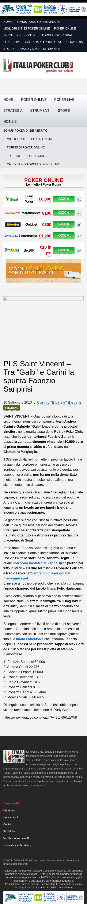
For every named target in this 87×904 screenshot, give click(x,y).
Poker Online (65, 28)
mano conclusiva (29, 639)
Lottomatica (28, 236)
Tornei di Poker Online (26, 147)
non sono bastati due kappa (35, 563)
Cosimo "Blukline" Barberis (59, 402)
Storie (8, 48)
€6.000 (45, 199)
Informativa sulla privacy (17, 845)
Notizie (10, 121)
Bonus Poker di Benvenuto (38, 21)
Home (7, 21)
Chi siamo (9, 810)
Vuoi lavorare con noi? (16, 838)
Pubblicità (9, 831)
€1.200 (45, 235)
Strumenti (51, 48)
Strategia (74, 42)
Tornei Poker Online (20, 35)
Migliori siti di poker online (26, 28)
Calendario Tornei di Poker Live (33, 164)
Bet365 (28, 250)
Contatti (7, 824)
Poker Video (29, 48)
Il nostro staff (10, 817)
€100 (46, 213)
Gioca (63, 199)
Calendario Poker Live (43, 42)
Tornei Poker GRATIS (58, 35)
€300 (46, 224)
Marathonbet (31, 213)
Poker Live (12, 42)
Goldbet (31, 224)
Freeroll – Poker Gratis (27, 156)
